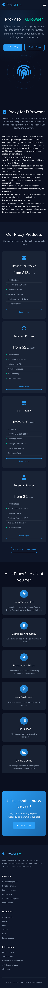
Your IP (5, 929)
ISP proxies (7, 894)
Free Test (14, 47)
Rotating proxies (9, 886)
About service (8, 917)
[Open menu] (44, 4)
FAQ (4, 925)
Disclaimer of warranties (12, 961)
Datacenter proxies (10, 882)
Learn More (24, 312)
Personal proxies (9, 890)
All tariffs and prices (10, 898)
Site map (6, 969)
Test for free (25, 825)
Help (4, 934)
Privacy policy (8, 952)
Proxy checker (8, 938)
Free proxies (7, 903)
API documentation (10, 965)
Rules (4, 921)
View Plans (36, 47)
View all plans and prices (25, 550)
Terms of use (7, 956)
